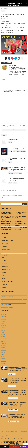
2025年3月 (3, 347)
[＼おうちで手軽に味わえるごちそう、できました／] (15, 58)
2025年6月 (3, 341)
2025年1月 (3, 352)
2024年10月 (4, 359)
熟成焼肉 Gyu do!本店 (10, 431)
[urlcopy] (22, 58)
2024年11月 (4, 356)
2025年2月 (3, 350)
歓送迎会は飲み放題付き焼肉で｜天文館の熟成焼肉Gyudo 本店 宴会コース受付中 (16, 169)
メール (3, 114)
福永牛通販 (11, 433)
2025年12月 (4, 328)
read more (9, 296)
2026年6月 (3, 317)
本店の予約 (14, 446)
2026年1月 (3, 325)
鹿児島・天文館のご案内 (7, 281)
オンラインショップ (6, 261)
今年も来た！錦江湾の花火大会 (16, 149)
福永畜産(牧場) (5, 255)
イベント (4, 237)
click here (25, 299)
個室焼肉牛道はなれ (6, 249)
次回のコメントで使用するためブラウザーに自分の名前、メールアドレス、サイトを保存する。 (13, 126)
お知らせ (4, 79)
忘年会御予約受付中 (13, 140)
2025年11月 (4, 330)
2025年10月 (4, 332)
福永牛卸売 (16, 433)
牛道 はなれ (17, 431)
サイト (3, 119)
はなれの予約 (23, 446)
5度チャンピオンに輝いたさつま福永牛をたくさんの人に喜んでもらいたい (14, 439)
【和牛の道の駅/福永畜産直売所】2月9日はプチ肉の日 (11, 299)
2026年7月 (3, 314)
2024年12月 (4, 354)
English (3, 275)
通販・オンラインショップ (8, 258)
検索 (24, 204)
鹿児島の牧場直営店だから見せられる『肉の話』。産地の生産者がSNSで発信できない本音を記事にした (14, 213)
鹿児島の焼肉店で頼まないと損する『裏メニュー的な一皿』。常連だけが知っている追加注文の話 (14, 224)
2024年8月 (3, 363)
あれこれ (4, 287)
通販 (5, 446)
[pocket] (12, 58)
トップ (3, 431)
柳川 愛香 (11, 307)
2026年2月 (3, 323)
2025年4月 (3, 345)
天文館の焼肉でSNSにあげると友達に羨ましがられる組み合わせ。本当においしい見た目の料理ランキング (14, 220)
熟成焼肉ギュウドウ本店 (7, 240)
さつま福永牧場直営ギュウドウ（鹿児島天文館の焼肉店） (14, 4)
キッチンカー (5, 263)
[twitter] (6, 58)
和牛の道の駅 (5, 266)
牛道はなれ (4, 246)
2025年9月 (3, 334)
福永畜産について (6, 269)
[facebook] (9, 58)
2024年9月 (3, 361)
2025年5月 (3, 343)
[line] (19, 58)
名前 (3, 108)
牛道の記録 (4, 284)
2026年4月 (3, 321)
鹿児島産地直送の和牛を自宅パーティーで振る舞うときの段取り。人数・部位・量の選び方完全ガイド (14, 228)
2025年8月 (3, 336)
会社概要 (4, 272)
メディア (4, 252)
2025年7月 (3, 339)
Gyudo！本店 (5, 243)
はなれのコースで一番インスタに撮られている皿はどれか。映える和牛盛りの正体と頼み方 (14, 216)
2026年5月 (3, 319)
